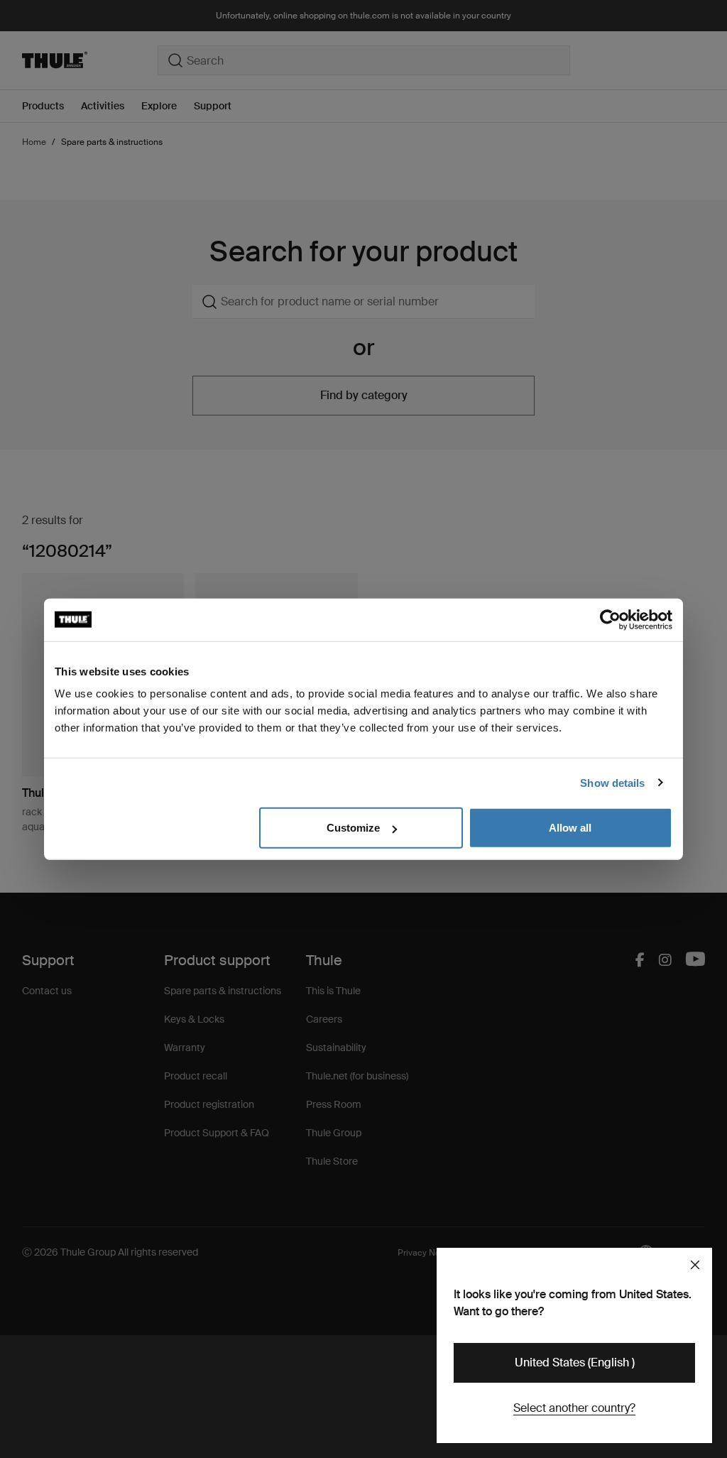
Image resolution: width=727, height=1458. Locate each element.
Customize (353, 828)
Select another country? (574, 1407)
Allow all (570, 828)
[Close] (695, 1264)
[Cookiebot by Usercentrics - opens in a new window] (610, 619)
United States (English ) (575, 1362)
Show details (612, 782)
